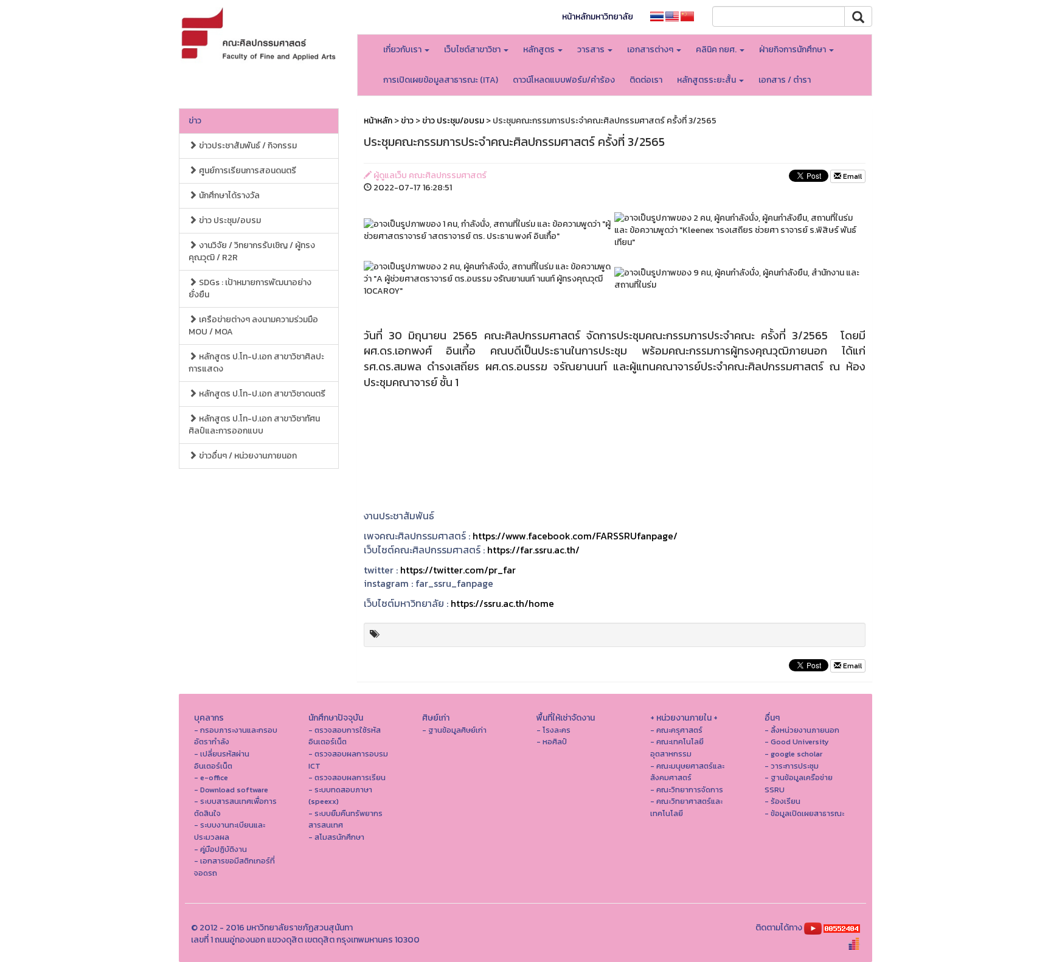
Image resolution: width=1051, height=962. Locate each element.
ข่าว (195, 120)
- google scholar (793, 754)
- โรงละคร (553, 730)
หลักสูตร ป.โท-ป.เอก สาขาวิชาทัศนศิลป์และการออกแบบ (254, 424)
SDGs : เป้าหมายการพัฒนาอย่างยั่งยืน (250, 288)
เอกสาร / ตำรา (784, 80)
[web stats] (842, 927)
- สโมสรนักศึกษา (336, 837)
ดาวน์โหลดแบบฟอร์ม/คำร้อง (564, 80)
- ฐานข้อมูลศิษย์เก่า (454, 730)
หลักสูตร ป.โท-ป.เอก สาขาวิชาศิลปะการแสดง (256, 362)
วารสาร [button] (591, 49)
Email (851, 176)
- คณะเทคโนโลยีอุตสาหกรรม (677, 748)
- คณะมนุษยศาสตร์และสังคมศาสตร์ (687, 772)
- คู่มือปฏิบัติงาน (220, 849)
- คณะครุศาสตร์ (676, 730)
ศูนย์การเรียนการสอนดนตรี (246, 170)
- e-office (211, 777)
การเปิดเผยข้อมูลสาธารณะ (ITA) (440, 80)
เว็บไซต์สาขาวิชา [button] (473, 49)
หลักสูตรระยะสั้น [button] (707, 80)
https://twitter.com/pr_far (458, 569)
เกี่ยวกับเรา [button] (403, 49)
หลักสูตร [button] (540, 49)
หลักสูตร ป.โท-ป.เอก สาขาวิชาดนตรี (261, 393)
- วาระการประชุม (792, 766)
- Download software (231, 789)
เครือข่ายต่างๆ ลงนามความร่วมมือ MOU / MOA (253, 325)
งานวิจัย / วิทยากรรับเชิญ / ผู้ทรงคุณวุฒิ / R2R (252, 251)
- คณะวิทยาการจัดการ (686, 789)
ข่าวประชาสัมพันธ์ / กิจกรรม (247, 145)
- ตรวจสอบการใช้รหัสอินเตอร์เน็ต (344, 736)
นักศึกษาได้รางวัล (228, 195)
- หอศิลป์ (551, 741)
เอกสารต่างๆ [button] (651, 49)
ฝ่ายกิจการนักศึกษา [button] (793, 49)
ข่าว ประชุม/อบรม (229, 220)
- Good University (797, 741)
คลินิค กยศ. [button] (717, 49)
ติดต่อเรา (646, 80)
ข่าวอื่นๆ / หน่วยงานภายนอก (247, 455)
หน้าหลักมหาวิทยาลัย (597, 16)
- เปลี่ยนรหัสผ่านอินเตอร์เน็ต (221, 760)
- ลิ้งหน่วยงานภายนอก (802, 730)
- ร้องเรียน (782, 801)
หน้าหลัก (378, 120)
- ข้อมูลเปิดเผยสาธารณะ (804, 813)
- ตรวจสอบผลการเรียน (347, 777)
